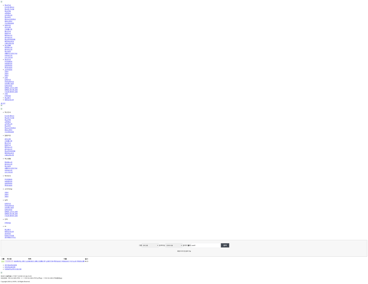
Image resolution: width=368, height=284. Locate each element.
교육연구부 (50, 261)
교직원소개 (8, 15)
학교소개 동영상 (10, 19)
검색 (225, 245)
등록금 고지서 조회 (11, 87)
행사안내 (8, 31)
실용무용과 (8, 65)
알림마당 (8, 25)
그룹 (140, 245)
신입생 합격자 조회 (11, 92)
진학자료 (8, 96)
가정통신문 (8, 29)
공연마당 (8, 233)
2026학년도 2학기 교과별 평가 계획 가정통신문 (30, 261)
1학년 (6, 71)
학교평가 (8, 98)
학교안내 (8, 5)
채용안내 (8, 33)
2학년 (6, 73)
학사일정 (8, 51)
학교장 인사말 (9, 9)
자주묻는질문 (9, 83)
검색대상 (162, 245)
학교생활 (8, 45)
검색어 (187, 245)
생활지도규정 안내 (11, 53)
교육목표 (8, 13)
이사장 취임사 (9, 7)
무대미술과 (8, 67)
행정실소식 (8, 35)
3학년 (6, 75)
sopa (2, 261)
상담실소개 (8, 55)
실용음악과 (8, 63)
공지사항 (8, 27)
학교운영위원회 (10, 39)
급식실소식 (8, 37)
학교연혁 (8, 11)
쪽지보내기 (58, 261)
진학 (6, 94)
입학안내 (8, 79)
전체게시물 (80, 261)
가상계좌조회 (9, 23)
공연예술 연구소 (10, 237)
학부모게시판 (9, 100)
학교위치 (8, 17)
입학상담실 (8, 85)
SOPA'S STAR (9, 235)
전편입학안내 (9, 81)
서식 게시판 (9, 57)
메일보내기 (66, 261)
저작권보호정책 (10, 267)
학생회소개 (8, 47)
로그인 (3, 103)
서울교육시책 (9, 43)
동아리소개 (8, 49)
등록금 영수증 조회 (11, 90)
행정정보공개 (9, 41)
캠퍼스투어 (8, 21)
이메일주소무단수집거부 (13, 269)
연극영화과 (8, 61)
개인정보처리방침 (11, 265)
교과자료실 (8, 69)
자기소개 (73, 261)
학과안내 (8, 59)
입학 (6, 77)
